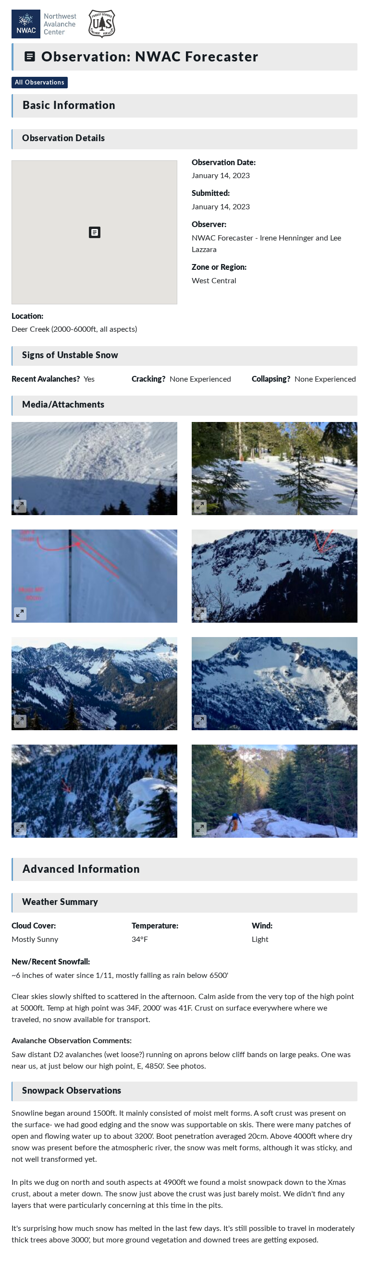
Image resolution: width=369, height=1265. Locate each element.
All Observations (39, 82)
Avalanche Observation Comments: (72, 1041)
